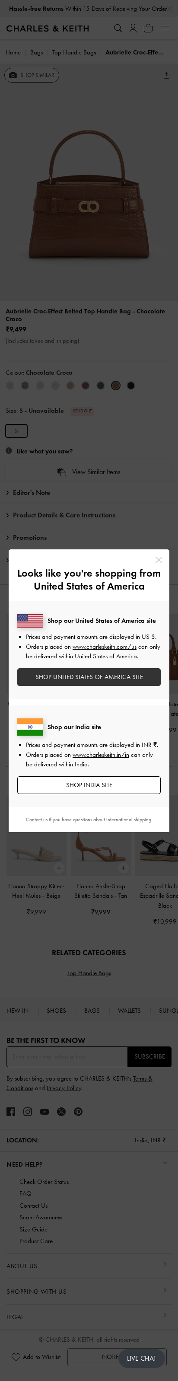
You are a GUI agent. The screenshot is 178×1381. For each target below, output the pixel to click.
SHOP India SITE (89, 785)
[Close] (159, 560)
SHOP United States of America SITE (89, 677)
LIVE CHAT (141, 1358)
